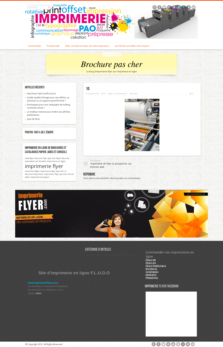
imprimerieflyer (32, 171)
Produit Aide (53, 45)
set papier (44, 177)
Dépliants (151, 274)
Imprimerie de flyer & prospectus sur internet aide (111, 164)
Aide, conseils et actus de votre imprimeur (87, 45)
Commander (34, 45)
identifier (104, 178)
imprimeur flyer (51, 174)
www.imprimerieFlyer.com (43, 282)
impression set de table (35, 161)
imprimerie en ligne (56, 161)
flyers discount (62, 158)
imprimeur (38, 174)
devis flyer (29, 158)
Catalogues (152, 271)
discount (38, 158)
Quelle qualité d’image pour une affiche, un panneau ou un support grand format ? (48, 99)
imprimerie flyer (44, 166)
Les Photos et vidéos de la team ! (132, 45)
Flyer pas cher (49, 158)
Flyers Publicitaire (156, 265)
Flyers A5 (151, 259)
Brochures (151, 268)
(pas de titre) (33, 118)
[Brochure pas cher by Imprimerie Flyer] (111, 21)
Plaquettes (152, 277)
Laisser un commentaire (117, 93)
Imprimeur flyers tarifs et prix (41, 93)
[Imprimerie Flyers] (111, 214)
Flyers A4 (151, 262)
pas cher (63, 174)
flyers (38, 293)
